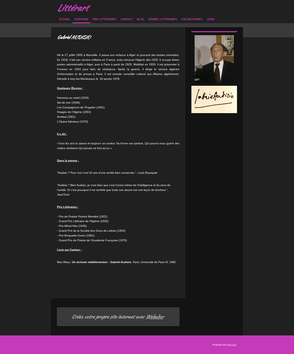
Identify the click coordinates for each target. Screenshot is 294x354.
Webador (154, 316)
